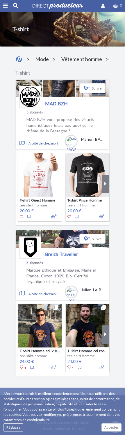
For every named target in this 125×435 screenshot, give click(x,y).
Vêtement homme (81, 59)
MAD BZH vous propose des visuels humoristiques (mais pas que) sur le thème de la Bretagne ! (60, 125)
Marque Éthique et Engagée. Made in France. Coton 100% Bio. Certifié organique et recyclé (61, 276)
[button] (117, 5)
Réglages (13, 427)
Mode (42, 59)
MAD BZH (56, 103)
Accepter (111, 427)
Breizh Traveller (61, 254)
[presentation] (19, 184)
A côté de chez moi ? (43, 143)
